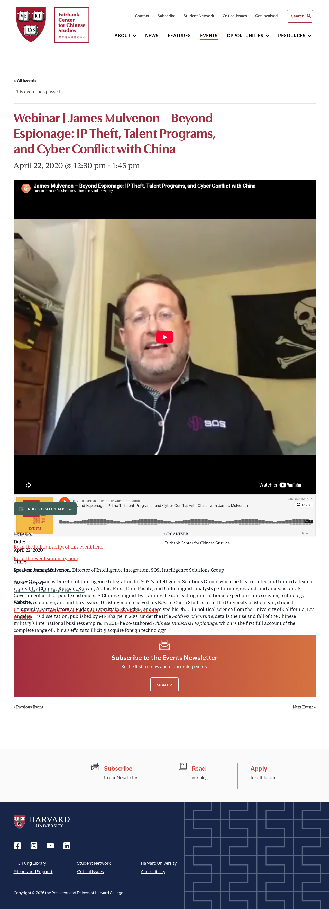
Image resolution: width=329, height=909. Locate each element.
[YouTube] (50, 846)
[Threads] (34, 846)
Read (199, 767)
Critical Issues (90, 871)
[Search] (309, 16)
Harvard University (42, 822)
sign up (164, 684)
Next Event (304, 707)
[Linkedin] (67, 846)
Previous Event (28, 707)
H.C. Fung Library (30, 863)
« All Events (25, 80)
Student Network (94, 863)
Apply (259, 767)
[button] (133, 35)
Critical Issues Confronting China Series (49, 590)
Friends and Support (33, 871)
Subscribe (118, 767)
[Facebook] (17, 846)
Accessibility (153, 871)
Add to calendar (46, 508)
